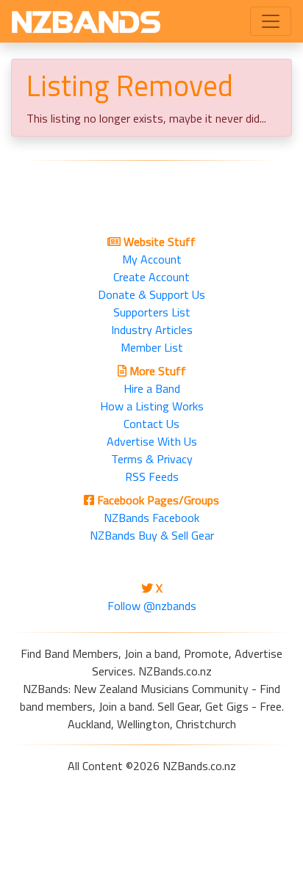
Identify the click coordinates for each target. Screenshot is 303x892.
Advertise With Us (152, 441)
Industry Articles (152, 329)
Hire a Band (152, 388)
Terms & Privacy (152, 459)
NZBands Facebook (151, 517)
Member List (152, 347)
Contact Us (151, 423)
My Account (152, 259)
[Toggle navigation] (270, 21)
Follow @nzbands (151, 605)
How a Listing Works (152, 406)
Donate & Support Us (151, 294)
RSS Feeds (152, 476)
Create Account (151, 277)
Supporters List (151, 312)
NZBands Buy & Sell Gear (152, 535)
